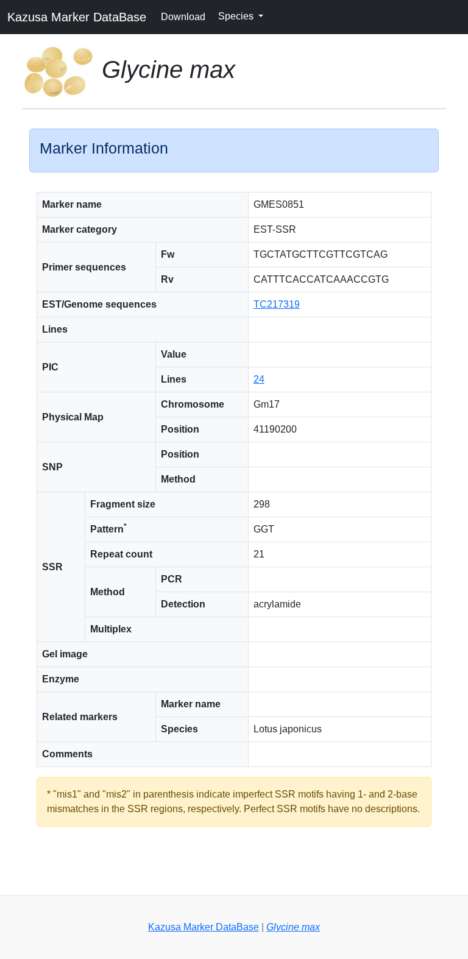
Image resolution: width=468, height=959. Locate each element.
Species (237, 16)
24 (259, 379)
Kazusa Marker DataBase (76, 17)
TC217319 (277, 304)
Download (183, 17)
